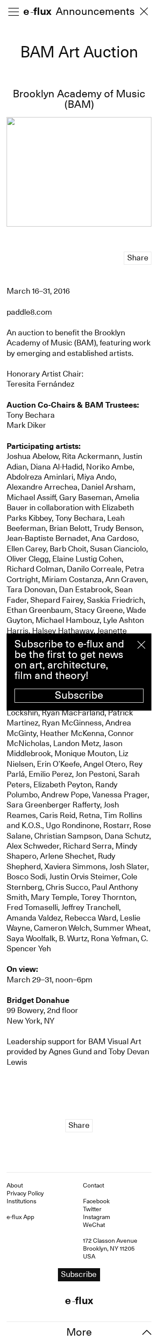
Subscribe (79, 695)
